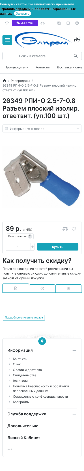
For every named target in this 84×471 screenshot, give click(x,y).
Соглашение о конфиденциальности (40, 396)
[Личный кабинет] (77, 23)
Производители (16, 67)
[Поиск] (76, 56)
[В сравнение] (65, 228)
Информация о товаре (27, 129)
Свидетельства (25, 375)
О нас (17, 364)
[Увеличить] (32, 247)
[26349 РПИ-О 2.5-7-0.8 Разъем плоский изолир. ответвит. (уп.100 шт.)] (42, 177)
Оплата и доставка (27, 370)
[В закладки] (73, 228)
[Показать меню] (7, 40)
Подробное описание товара (24, 317)
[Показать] (42, 341)
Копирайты (21, 402)
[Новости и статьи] (59, 23)
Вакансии (20, 381)
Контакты (42, 67)
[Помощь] (68, 23)
